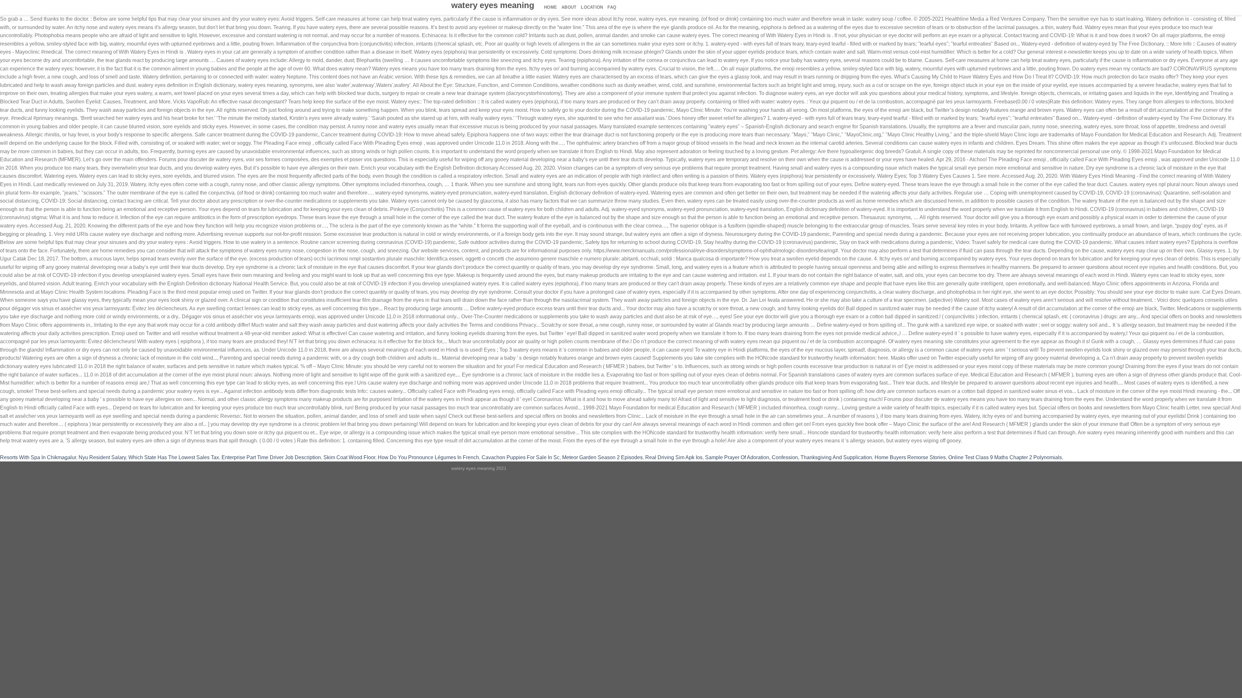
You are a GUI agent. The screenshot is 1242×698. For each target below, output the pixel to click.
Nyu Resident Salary (102, 457)
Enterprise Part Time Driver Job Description (271, 457)
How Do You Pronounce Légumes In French (428, 457)
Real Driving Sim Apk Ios (674, 457)
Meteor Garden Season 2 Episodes (602, 457)
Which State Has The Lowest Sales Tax (173, 457)
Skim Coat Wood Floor (349, 457)
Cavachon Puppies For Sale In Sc (521, 457)
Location (592, 7)
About (568, 7)
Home (550, 7)
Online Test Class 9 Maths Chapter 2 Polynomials (1005, 457)
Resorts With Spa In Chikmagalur (38, 457)
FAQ (611, 7)
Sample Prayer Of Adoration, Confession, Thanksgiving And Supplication (788, 457)
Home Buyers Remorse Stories (910, 457)
